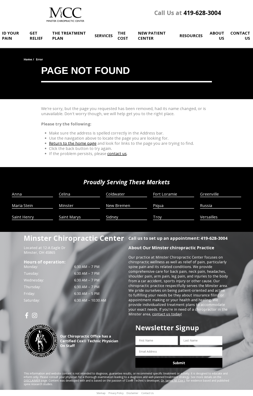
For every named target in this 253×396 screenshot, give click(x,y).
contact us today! (167, 314)
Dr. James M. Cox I (173, 380)
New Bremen (118, 205)
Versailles (209, 217)
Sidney (112, 217)
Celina (64, 194)
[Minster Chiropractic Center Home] (66, 14)
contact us (117, 153)
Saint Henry (23, 217)
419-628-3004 (202, 13)
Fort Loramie (165, 194)
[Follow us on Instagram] (35, 317)
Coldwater (115, 194)
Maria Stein (22, 205)
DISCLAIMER (32, 380)
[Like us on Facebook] (27, 317)
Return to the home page (72, 143)
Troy (157, 217)
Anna (17, 194)
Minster (66, 205)
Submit (179, 362)
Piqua (158, 205)
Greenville (209, 194)
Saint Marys (70, 217)
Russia (206, 205)
